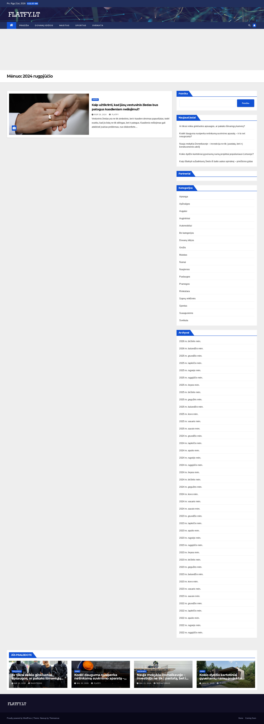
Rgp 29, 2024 (100, 115)
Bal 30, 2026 (83, 683)
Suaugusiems (186, 313)
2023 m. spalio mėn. (189, 530)
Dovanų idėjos (44, 25)
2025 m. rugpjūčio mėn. (191, 377)
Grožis (95, 99)
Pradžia (24, 25)
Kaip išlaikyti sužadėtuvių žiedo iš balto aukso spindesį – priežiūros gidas (216, 161)
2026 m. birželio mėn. (190, 341)
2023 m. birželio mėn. (190, 560)
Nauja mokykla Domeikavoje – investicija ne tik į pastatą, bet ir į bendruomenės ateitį (163, 678)
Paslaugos (184, 277)
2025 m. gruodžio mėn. (190, 356)
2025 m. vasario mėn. (190, 421)
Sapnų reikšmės (187, 298)
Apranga (183, 196)
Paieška (183, 93)
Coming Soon (250, 718)
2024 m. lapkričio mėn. (190, 443)
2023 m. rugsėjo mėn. (190, 538)
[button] (249, 25)
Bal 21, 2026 (145, 683)
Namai (182, 262)
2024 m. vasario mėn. (190, 501)
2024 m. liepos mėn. (189, 472)
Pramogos (184, 284)
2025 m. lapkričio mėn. (190, 363)
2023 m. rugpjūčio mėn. (191, 545)
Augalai (183, 211)
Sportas (80, 25)
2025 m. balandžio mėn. (191, 407)
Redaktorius (163, 683)
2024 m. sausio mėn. (189, 509)
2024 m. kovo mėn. (188, 494)
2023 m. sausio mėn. (189, 596)
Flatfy (115, 115)
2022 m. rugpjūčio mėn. (191, 632)
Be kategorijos (186, 233)
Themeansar (54, 718)
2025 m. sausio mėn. (189, 428)
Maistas (64, 25)
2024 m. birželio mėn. (190, 479)
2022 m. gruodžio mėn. (190, 603)
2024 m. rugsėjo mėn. (190, 458)
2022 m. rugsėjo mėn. (190, 625)
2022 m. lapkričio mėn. (190, 611)
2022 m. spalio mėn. (189, 618)
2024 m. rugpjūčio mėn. (191, 465)
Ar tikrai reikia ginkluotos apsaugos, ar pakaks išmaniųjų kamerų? (212, 126)
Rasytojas (36, 683)
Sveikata (97, 25)
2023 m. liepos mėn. (189, 552)
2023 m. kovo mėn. (188, 581)
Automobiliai (185, 226)
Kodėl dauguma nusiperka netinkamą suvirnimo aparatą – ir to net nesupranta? (100, 678)
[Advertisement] (132, 49)
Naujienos (184, 269)
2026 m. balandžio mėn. (191, 348)
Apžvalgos (184, 204)
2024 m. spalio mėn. (189, 450)
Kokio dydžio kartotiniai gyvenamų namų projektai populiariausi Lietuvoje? (216, 154)
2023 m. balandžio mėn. (191, 574)
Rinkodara (184, 291)
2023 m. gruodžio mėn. (190, 516)
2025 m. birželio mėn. (190, 392)
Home (240, 718)
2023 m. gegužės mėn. (190, 567)
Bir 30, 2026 (20, 683)
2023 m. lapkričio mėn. (190, 523)
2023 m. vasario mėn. (190, 589)
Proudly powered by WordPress (19, 718)
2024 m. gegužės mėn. (190, 487)
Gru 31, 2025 (208, 683)
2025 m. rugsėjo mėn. (190, 370)
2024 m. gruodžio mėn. (190, 436)
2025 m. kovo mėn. (188, 414)
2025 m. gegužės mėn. (190, 399)
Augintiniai (184, 218)
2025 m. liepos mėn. (189, 385)
